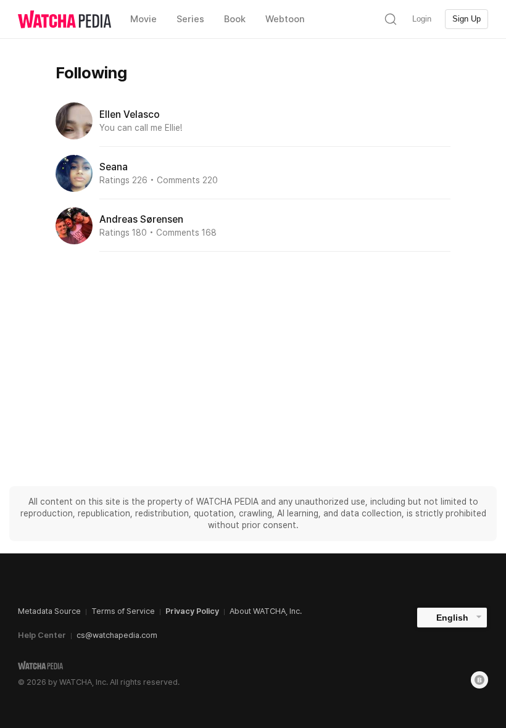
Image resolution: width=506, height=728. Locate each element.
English (452, 618)
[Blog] (479, 680)
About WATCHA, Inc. (266, 611)
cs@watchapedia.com (117, 635)
